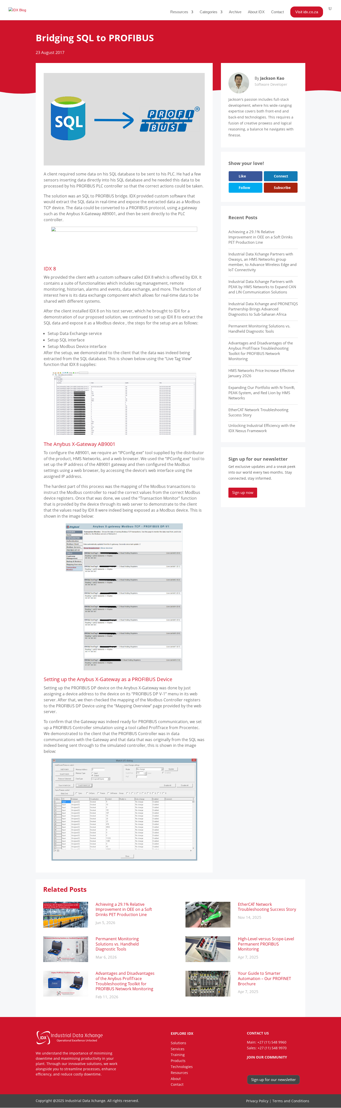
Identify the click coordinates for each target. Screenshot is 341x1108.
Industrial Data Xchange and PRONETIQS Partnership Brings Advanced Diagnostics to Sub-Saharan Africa (263, 309)
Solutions (178, 1043)
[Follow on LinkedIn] (258, 1067)
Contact (277, 12)
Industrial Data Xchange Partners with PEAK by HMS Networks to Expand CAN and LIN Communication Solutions (262, 286)
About (176, 1078)
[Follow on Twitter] (268, 1067)
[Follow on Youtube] (278, 1067)
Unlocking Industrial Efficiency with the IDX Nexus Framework (261, 428)
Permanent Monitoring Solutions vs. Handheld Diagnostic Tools (259, 328)
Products (178, 1060)
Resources (179, 12)
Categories (208, 12)
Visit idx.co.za (306, 12)
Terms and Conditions (290, 1101)
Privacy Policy (257, 1101)
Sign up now (242, 492)
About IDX (256, 12)
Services (177, 1049)
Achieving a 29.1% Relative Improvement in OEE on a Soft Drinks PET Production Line (260, 237)
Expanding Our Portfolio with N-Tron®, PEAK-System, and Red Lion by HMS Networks (261, 392)
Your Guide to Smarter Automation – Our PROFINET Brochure (264, 979)
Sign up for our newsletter (273, 1079)
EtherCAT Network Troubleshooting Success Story (267, 907)
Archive (235, 12)
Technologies (182, 1066)
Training (178, 1054)
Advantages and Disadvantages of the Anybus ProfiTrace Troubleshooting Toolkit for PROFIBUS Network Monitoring (260, 350)
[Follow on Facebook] (248, 1067)
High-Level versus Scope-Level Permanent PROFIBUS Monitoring (266, 944)
